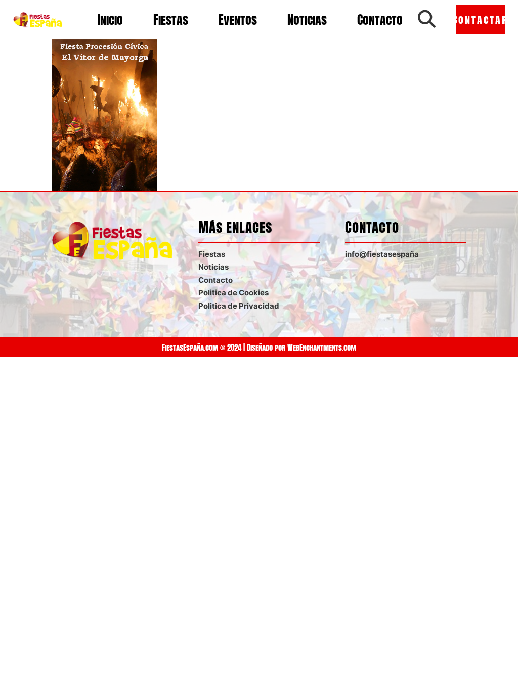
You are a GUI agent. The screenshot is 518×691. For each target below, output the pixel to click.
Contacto (380, 20)
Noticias (307, 20)
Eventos (238, 20)
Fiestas (170, 20)
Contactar (480, 19)
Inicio (110, 20)
